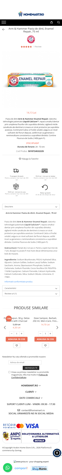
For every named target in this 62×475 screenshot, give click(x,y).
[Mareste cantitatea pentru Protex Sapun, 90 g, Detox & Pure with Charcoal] (21, 333)
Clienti (29, 391)
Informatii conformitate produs (19, 281)
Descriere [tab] (9, 206)
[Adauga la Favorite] (16, 345)
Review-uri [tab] (11, 293)
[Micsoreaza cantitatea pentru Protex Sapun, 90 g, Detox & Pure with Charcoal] (11, 333)
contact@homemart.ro (33, 410)
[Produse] (4, 23)
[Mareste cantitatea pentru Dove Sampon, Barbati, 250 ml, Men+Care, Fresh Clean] (50, 333)
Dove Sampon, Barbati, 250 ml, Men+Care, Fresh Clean (45, 319)
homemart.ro (30, 385)
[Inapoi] (2, 29)
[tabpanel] (31, 79)
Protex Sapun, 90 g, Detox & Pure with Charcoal (16, 319)
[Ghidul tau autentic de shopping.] (21, 468)
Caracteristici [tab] (10, 288)
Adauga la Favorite (30, 158)
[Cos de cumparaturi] (51, 22)
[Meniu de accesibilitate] (57, 453)
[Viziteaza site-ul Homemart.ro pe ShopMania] (39, 468)
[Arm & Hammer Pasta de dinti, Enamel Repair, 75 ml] (31, 79)
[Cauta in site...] (58, 22)
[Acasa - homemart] (31, 14)
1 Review (37, 46)
